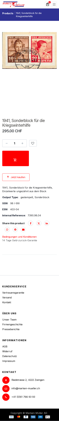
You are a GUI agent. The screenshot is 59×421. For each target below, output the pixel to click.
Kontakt (6, 302)
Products (7, 13)
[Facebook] (30, 223)
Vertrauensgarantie (13, 292)
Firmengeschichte (12, 324)
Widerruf (7, 351)
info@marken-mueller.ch (25, 388)
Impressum (8, 360)
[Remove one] (6, 143)
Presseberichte (11, 329)
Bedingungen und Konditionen (19, 236)
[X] (38, 223)
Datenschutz (9, 356)
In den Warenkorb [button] (15, 158)
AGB (4, 346)
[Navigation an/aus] (54, 4)
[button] (33, 143)
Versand (7, 297)
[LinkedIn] (46, 223)
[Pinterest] (15, 229)
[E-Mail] (23, 229)
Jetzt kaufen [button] (18, 177)
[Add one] (22, 143)
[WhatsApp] (7, 229)
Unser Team (9, 319)
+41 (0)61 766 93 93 (23, 396)
